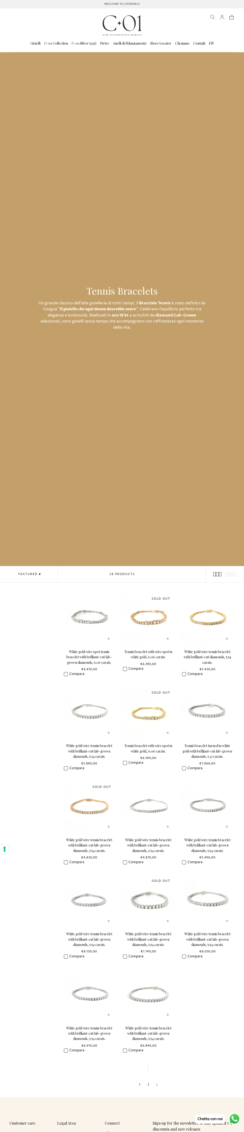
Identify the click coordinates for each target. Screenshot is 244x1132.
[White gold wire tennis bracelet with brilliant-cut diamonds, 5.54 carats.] (207, 619)
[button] (212, 17)
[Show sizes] (108, 639)
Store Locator (160, 44)
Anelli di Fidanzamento (130, 44)
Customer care (22, 1123)
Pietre (104, 44)
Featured (28, 574)
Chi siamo (182, 44)
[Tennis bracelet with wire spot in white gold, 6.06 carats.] (148, 619)
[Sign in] (222, 17)
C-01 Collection (56, 44)
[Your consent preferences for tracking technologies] (4, 849)
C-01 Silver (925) (84, 44)
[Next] (157, 1085)
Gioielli (35, 44)
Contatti (199, 44)
